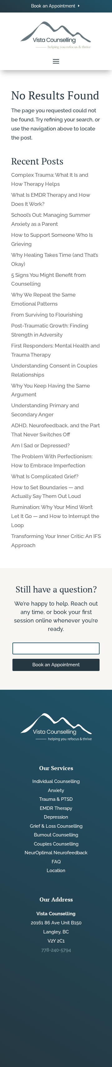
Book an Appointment (53, 5)
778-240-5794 (56, 950)
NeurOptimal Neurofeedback (56, 853)
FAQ (56, 862)
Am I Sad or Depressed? (40, 445)
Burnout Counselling (56, 835)
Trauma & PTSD (56, 799)
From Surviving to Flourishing (47, 315)
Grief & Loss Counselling (56, 826)
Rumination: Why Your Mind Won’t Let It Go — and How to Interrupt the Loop (55, 516)
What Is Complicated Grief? (44, 476)
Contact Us (56, 648)
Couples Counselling (56, 844)
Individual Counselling (56, 781)
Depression (56, 817)
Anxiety (56, 790)
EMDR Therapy (56, 808)
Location (56, 870)
